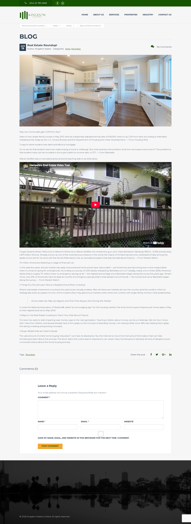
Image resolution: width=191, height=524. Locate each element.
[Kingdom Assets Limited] (32, 15)
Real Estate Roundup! (42, 45)
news (67, 49)
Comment (44, 397)
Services (114, 14)
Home (85, 14)
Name (41, 421)
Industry (148, 14)
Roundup (76, 49)
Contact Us (165, 14)
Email (85, 421)
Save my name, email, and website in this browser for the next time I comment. (83, 438)
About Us (98, 14)
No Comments (164, 47)
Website (128, 421)
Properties (130, 14)
